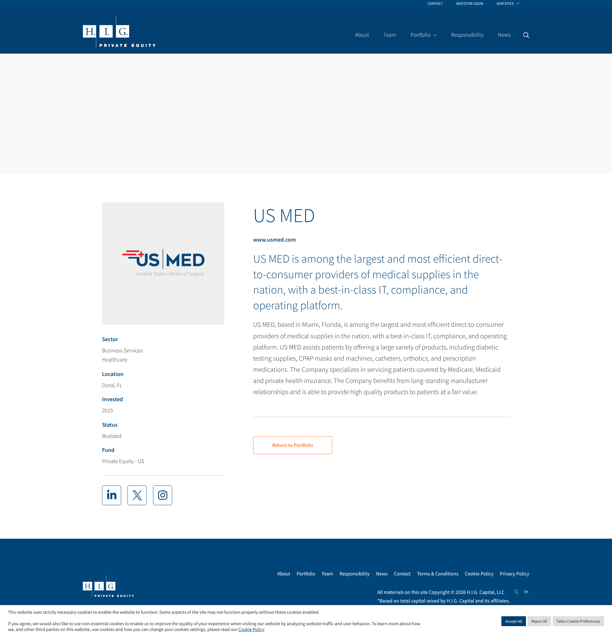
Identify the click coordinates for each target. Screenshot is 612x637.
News (382, 574)
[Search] (526, 35)
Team (327, 574)
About (283, 574)
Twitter (516, 591)
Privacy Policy (514, 574)
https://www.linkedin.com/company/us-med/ (111, 495)
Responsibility (354, 574)
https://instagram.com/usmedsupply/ (162, 495)
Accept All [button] (513, 621)
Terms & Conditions (437, 574)
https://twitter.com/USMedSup (137, 495)
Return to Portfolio (292, 445)
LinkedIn (526, 591)
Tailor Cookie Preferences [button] (578, 621)
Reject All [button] (539, 621)
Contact (402, 574)
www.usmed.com (274, 239)
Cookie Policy (479, 574)
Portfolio (305, 574)
